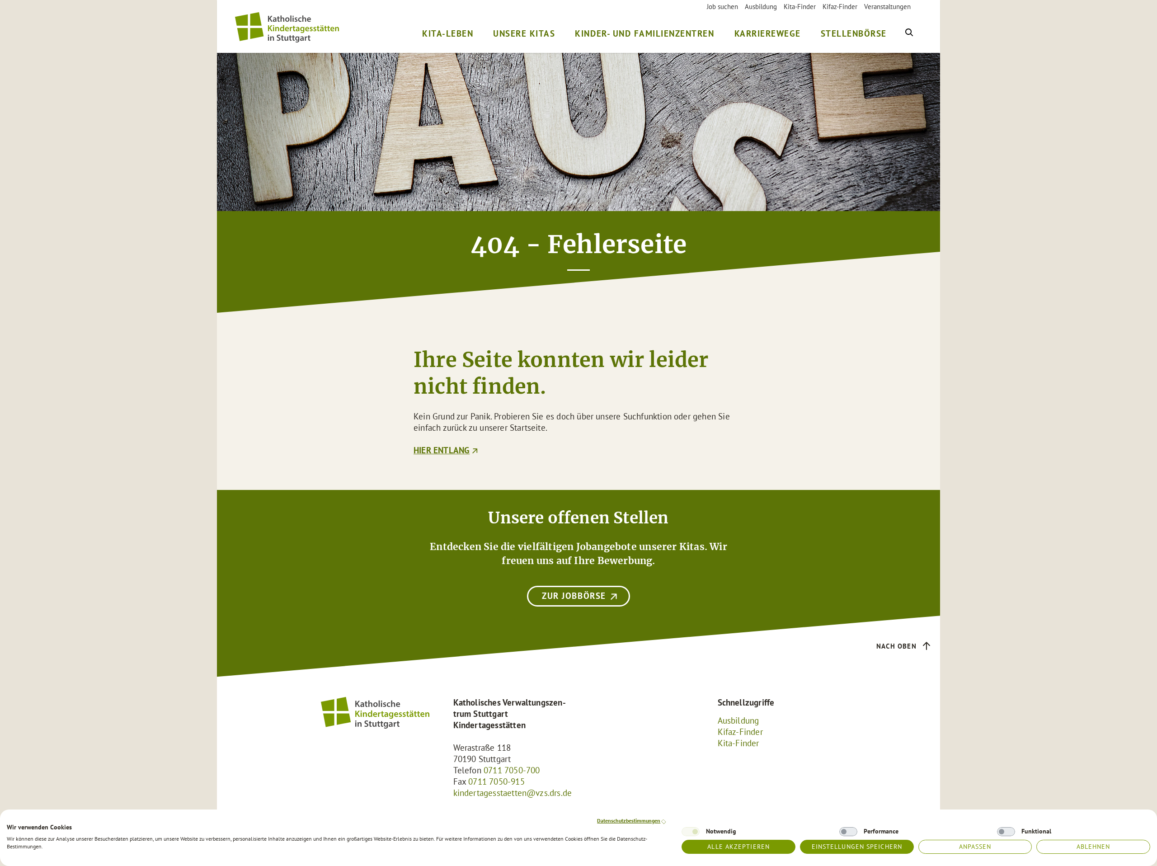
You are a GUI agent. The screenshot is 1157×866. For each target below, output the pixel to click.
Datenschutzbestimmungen (628, 820)
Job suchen (722, 6)
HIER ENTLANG (442, 450)
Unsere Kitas (524, 33)
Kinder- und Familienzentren (644, 33)
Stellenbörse (854, 33)
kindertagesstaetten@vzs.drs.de (512, 792)
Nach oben (896, 646)
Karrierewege (767, 33)
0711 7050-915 (496, 781)
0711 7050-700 (512, 770)
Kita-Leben (447, 33)
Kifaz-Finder (840, 6)
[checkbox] (691, 831)
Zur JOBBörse (574, 595)
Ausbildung (761, 6)
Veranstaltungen (887, 6)
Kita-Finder (800, 6)
